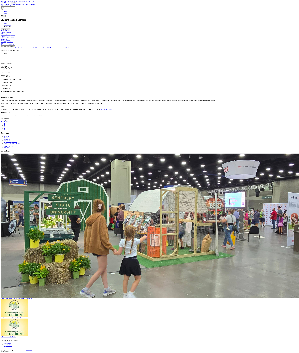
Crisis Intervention (30, 47)
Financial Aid (7, 140)
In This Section (4, 29)
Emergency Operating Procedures (12, 143)
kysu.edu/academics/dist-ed (106, 109)
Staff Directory (4, 39)
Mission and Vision (5, 30)
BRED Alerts (7, 136)
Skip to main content (6, 1)
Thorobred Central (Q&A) (7, 44)
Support (3, 43)
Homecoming (7, 147)
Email (9, 2)
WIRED (3, 2)
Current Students (12, 4)
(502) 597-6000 (4, 121)
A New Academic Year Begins (8, 337)
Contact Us (6, 137)
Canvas (6, 2)
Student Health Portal (6, 40)
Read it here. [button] (29, 350)
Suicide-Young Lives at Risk (42, 47)
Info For (13, 2)
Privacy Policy (7, 144)
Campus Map (7, 139)
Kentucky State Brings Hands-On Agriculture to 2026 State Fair (16, 298)
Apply (5, 13)
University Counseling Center (7, 46)
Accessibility (7, 344)
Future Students (4, 4)
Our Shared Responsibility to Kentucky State (12, 317)
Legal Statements (8, 346)
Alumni (33, 4)
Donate (5, 11)
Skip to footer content (28, 1)
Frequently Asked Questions (8, 35)
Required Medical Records (7, 37)
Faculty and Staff (26, 4)
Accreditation (7, 341)
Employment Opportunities (10, 142)
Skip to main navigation (17, 1)
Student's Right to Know (7, 42)
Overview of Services (6, 32)
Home (5, 23)
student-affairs (7, 25)
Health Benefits (4, 36)
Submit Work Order (8, 146)
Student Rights (7, 343)
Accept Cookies (4, 351)
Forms (2, 33)
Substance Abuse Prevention (56, 47)
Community (19, 4)
